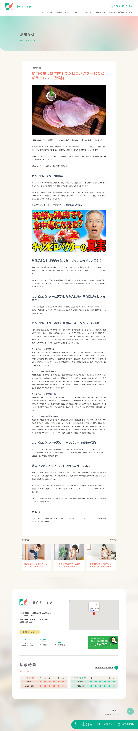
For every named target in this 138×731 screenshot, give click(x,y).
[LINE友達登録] (103, 642)
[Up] (130, 711)
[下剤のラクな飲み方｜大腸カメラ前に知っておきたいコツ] (69, 552)
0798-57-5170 (29, 615)
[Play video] (69, 231)
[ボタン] (83, 724)
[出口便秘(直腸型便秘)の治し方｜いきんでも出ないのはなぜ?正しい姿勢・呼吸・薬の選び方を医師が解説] (36, 552)
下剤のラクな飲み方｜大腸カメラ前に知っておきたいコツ (69, 565)
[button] (47, 12)
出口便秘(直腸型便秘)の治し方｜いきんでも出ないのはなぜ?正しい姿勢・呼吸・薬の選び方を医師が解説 (36, 565)
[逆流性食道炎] (101, 552)
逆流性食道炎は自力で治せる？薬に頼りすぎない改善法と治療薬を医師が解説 (101, 565)
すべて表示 (113, 540)
